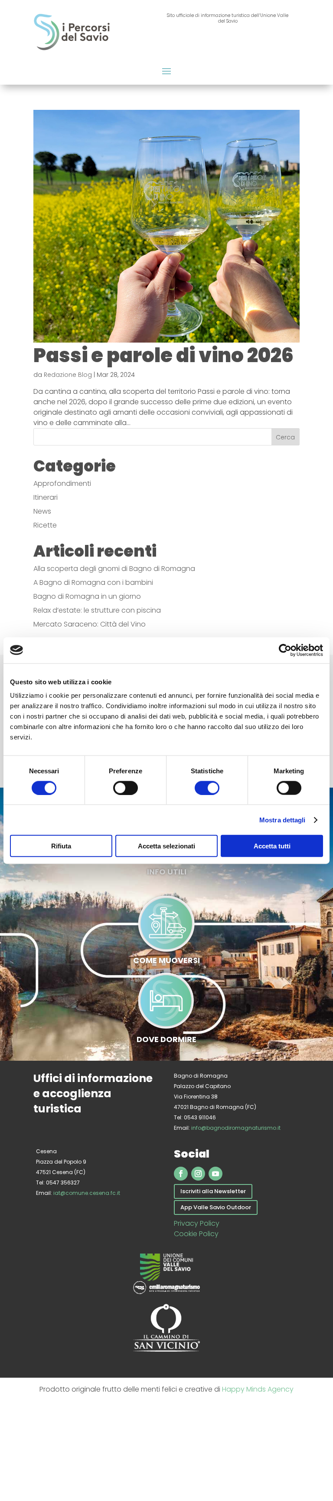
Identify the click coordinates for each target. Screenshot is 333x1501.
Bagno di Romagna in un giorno (87, 596)
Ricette (45, 525)
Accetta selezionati (166, 846)
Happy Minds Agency (258, 1389)
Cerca (285, 437)
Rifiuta (61, 846)
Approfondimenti (62, 483)
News (42, 511)
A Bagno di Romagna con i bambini (93, 582)
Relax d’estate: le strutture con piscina (97, 610)
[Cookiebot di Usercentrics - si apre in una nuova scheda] (285, 649)
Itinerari (45, 497)
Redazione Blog (68, 374)
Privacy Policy (196, 1223)
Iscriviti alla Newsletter (213, 1191)
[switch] (125, 788)
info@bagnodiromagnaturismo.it (236, 1128)
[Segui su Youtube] (215, 1174)
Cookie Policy (196, 1234)
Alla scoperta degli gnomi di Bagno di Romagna (114, 569)
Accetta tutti (272, 846)
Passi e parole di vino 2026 (163, 355)
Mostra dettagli (282, 819)
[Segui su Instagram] (198, 1174)
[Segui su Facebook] (181, 1174)
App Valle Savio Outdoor (215, 1207)
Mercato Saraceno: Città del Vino (89, 624)
